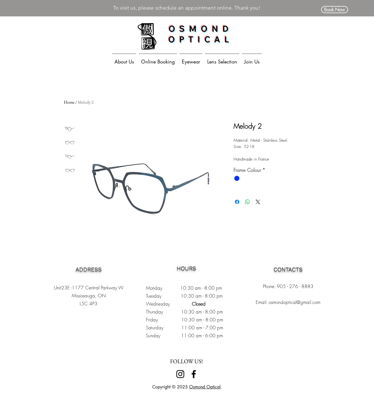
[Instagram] (180, 374)
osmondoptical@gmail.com (294, 302)
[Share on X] (258, 202)
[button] (191, 59)
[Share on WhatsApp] (247, 202)
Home (69, 102)
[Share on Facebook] (237, 202)
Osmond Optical (205, 387)
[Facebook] (193, 374)
